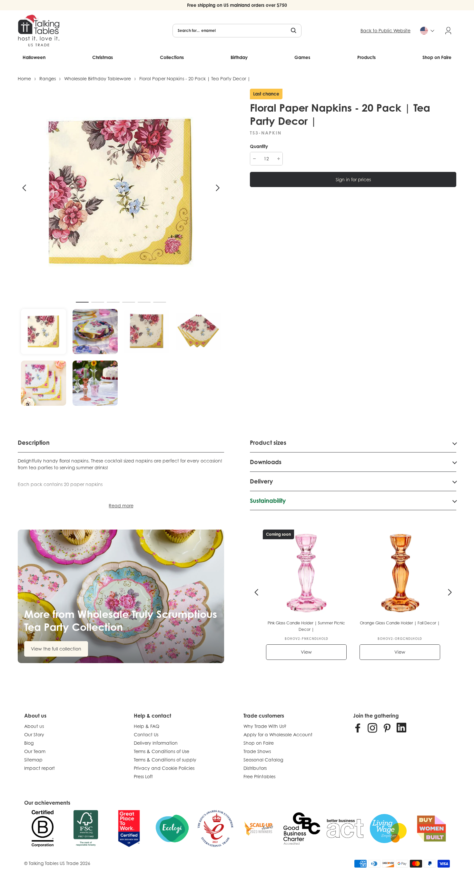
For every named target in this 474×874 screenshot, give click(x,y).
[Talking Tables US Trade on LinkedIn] (401, 727)
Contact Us (146, 734)
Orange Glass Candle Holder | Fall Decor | (400, 623)
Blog (29, 743)
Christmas (102, 57)
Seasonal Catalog (263, 759)
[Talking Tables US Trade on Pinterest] (387, 727)
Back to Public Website (385, 30)
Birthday (239, 57)
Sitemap (33, 759)
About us (34, 726)
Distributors (255, 768)
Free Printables (259, 776)
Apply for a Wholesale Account (277, 734)
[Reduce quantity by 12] (254, 158)
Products (366, 57)
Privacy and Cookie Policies (164, 768)
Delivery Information (156, 743)
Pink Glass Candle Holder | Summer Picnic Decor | (306, 626)
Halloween (34, 57)
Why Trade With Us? (264, 726)
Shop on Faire (436, 57)
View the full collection (56, 648)
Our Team (34, 751)
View (306, 652)
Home (24, 78)
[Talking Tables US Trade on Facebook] (358, 727)
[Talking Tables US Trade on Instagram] (372, 727)
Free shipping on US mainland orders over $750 (237, 5)
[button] (24, 188)
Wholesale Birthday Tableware (97, 78)
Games (302, 57)
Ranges (47, 78)
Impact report (39, 768)
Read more (121, 505)
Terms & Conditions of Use (161, 751)
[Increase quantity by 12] (278, 158)
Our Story (34, 734)
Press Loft (143, 776)
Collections (172, 57)
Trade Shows (257, 751)
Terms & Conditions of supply (165, 759)
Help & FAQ (146, 726)
